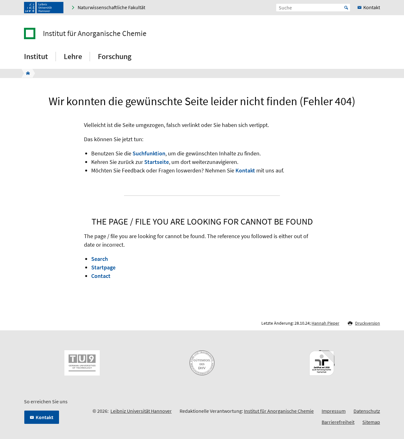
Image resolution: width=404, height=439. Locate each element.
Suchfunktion (149, 153)
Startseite (156, 161)
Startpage (103, 267)
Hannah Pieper (325, 323)
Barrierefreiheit (338, 422)
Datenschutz (367, 411)
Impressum (334, 411)
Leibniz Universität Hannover (141, 411)
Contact (100, 276)
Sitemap (371, 422)
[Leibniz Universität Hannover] (43, 7)
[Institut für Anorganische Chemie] (26, 73)
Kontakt (245, 170)
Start (346, 7)
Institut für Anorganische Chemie (94, 33)
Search (99, 258)
